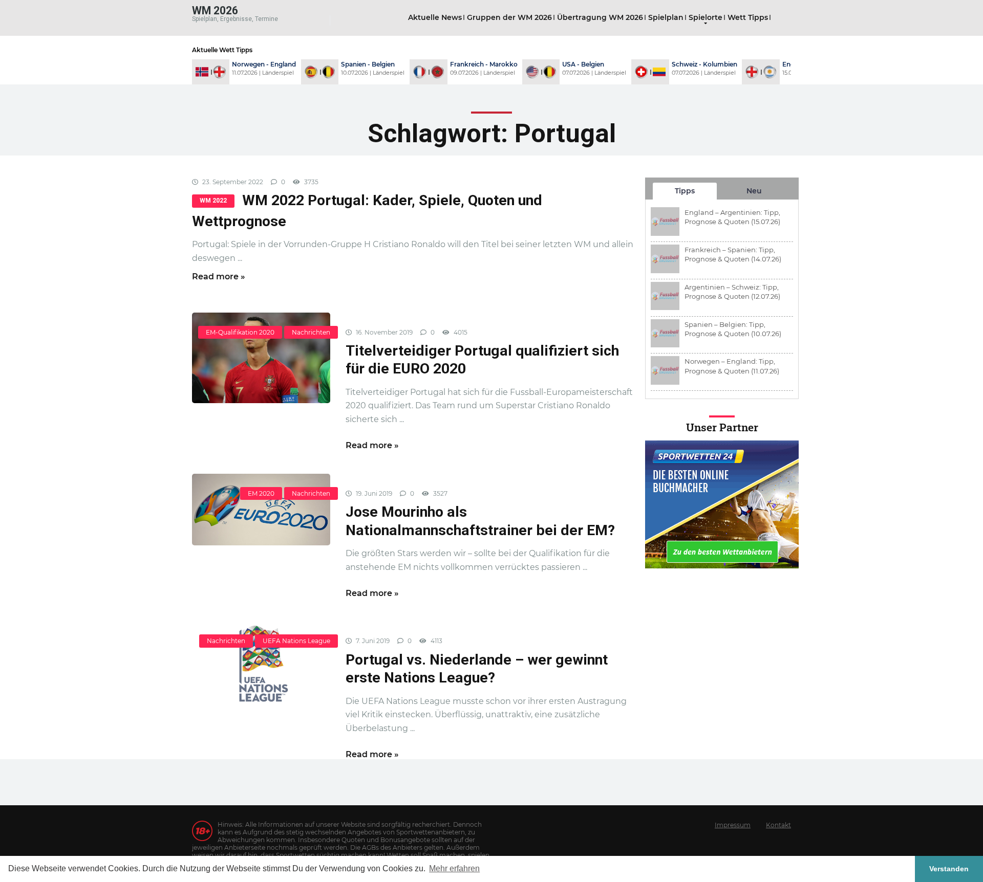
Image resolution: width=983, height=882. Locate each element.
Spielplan (665, 17)
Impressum (733, 825)
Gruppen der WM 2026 (509, 17)
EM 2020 (261, 493)
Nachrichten (311, 332)
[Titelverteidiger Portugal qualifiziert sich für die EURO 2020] (261, 358)
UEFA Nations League (296, 641)
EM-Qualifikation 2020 (240, 332)
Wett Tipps (748, 17)
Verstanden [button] (949, 869)
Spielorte (705, 17)
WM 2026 (215, 10)
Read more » (218, 276)
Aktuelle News (435, 17)
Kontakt (778, 825)
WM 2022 (213, 200)
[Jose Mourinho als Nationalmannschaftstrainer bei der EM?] (261, 509)
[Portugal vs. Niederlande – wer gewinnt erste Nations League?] (261, 664)
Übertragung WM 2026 (600, 17)
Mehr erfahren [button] (454, 868)
